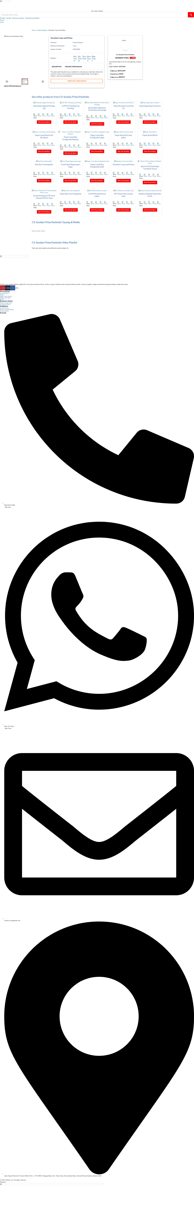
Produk (2, 18)
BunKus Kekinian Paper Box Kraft (150, 195)
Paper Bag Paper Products (150, 106)
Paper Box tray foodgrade (70, 194)
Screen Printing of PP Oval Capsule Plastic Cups (44, 197)
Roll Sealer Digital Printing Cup (44, 107)
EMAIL (121, 74)
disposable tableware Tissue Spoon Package (97, 109)
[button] (3, 18)
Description (56, 66)
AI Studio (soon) (5, 304)
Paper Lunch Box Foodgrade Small (97, 165)
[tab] (57, 66)
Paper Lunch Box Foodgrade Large (97, 136)
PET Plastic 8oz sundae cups (123, 195)
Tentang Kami (30, 18)
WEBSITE (121, 77)
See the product (44, 122)
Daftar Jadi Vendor (6, 296)
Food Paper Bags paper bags (70, 165)
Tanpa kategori (42, 30)
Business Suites (18, 18)
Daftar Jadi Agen (5, 297)
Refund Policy (4, 308)
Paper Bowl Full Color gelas (123, 136)
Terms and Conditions (7, 309)
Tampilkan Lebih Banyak (76, 81)
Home (34, 30)
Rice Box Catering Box (44, 164)
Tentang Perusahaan (73, 66)
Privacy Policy (4, 311)
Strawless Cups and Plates (123, 164)
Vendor (8, 18)
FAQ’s (2, 295)
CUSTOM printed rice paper (97, 195)
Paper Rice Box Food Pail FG (123, 107)
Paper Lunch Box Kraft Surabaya (44, 136)
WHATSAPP (121, 71)
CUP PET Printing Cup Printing (70, 107)
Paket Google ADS (6, 303)
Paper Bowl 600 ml (150, 135)
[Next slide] (42, 81)
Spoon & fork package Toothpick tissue (150, 167)
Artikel (37, 18)
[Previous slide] (6, 81)
